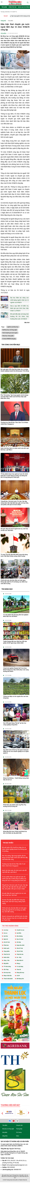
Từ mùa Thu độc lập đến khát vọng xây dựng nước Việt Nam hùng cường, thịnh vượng (14, 555)
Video (17, 1136)
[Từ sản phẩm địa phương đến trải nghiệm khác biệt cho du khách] (16, 604)
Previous (2, 1111)
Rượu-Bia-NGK (20, 945)
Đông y (18, 963)
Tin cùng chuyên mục (11, 344)
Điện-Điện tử (20, 960)
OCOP (18, 975)
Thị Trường (19, 1132)
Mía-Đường (19, 936)
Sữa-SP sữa (20, 948)
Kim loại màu (7, 972)
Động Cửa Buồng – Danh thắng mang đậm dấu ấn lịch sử (16, 778)
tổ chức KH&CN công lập (9, 338)
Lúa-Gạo (6, 930)
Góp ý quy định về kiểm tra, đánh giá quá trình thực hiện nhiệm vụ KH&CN (19, 308)
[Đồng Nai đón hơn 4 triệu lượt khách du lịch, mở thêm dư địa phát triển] (16, 821)
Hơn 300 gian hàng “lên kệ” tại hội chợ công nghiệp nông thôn (14, 723)
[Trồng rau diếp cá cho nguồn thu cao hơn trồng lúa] (16, 686)
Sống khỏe (5, 1136)
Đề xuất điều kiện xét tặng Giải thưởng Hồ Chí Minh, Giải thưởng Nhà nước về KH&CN (19, 316)
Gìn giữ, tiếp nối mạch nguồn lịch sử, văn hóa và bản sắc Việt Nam (14, 529)
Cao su (5, 933)
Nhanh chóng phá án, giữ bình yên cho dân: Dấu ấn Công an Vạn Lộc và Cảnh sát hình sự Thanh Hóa (15, 918)
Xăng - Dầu (6, 960)
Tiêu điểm (4, 7)
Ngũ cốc (6, 939)
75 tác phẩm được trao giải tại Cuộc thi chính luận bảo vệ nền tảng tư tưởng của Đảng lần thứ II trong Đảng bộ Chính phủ (14, 475)
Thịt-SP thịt (20, 951)
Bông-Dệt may (20, 972)
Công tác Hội (12, 7)
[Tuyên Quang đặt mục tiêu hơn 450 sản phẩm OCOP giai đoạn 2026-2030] (16, 631)
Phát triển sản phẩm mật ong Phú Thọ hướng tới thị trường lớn (14, 805)
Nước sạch (6, 948)
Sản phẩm (4, 1132)
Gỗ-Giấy (19, 942)
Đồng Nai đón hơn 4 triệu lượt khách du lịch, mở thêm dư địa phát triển (15, 832)
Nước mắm (6, 957)
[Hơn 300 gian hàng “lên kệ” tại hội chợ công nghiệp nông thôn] (16, 712)
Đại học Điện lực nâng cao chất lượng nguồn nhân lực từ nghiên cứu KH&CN (19, 300)
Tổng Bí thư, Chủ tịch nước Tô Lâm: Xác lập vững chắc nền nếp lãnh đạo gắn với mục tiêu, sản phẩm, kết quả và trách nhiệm (15, 503)
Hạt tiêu (6, 936)
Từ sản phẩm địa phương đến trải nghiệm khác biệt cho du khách (15, 615)
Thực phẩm (7, 951)
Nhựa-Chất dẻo (8, 975)
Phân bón (6, 945)
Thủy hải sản (20, 954)
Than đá (19, 969)
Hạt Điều (19, 933)
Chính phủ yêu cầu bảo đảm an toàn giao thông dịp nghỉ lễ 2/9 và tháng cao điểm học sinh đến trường (14, 581)
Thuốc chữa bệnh (8, 978)
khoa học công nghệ (8, 335)
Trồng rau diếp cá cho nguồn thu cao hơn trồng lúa (15, 697)
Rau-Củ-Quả (20, 939)
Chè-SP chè (7, 942)
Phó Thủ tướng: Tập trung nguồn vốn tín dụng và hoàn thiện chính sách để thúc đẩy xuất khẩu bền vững (14, 396)
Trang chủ (3, 20)
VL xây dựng (20, 966)
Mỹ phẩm (6, 963)
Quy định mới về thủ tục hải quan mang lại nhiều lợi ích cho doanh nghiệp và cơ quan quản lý (16, 751)
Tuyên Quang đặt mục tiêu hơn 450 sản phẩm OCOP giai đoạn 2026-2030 (15, 642)
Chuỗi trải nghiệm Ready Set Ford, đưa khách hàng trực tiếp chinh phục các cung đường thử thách (16, 669)
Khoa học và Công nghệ (8, 1128)
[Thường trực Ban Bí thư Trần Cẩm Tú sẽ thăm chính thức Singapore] (15, 411)
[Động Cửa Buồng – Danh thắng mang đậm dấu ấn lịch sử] (16, 767)
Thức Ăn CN (7, 954)
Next (28, 1111)
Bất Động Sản (20, 978)
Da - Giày (19, 957)
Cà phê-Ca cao (20, 930)
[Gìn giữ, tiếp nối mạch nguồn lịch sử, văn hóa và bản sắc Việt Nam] (15, 517)
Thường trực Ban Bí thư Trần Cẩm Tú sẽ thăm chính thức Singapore (14, 423)
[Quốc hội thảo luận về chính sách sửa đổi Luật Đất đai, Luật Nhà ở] (15, 437)
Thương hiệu (19, 1128)
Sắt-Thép (6, 969)
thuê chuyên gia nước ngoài (9, 332)
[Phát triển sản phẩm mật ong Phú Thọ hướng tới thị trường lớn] (16, 794)
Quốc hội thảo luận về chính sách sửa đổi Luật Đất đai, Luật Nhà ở (15, 449)
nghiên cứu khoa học (12, 327)
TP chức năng (7, 966)
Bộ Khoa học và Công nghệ (9, 330)
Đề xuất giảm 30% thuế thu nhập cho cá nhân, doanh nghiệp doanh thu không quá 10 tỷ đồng (15, 370)
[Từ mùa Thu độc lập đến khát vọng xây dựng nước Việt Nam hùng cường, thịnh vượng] (15, 543)
